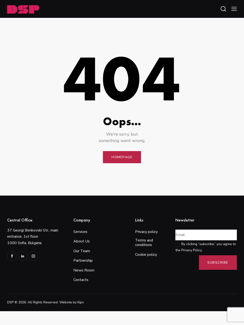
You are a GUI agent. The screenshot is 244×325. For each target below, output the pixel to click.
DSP (10, 302)
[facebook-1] (12, 256)
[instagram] (33, 256)
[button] (234, 9)
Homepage (122, 157)
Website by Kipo (71, 302)
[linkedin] (22, 256)
